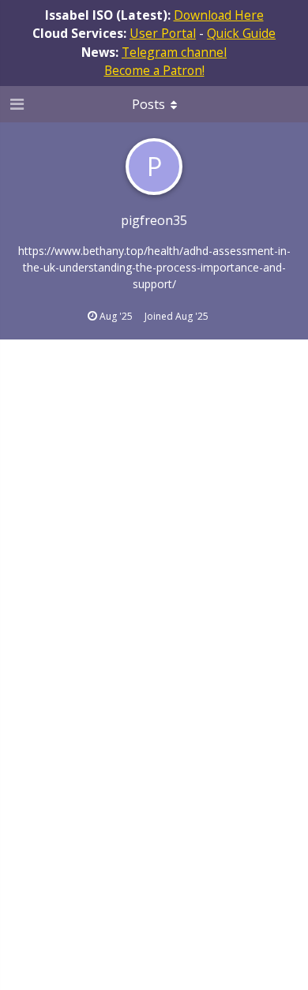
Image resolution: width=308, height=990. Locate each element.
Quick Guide (241, 33)
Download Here (219, 15)
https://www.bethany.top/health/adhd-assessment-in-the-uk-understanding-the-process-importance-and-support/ (154, 267)
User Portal (163, 33)
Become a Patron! (154, 70)
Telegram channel (174, 52)
